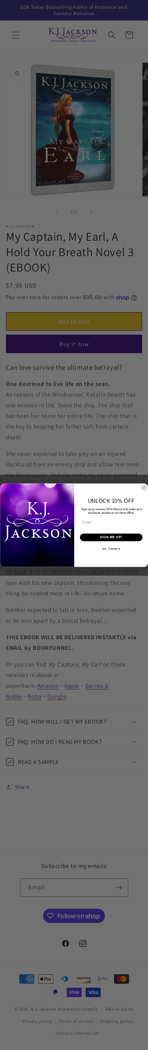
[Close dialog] (144, 487)
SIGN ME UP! (110, 537)
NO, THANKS (111, 548)
